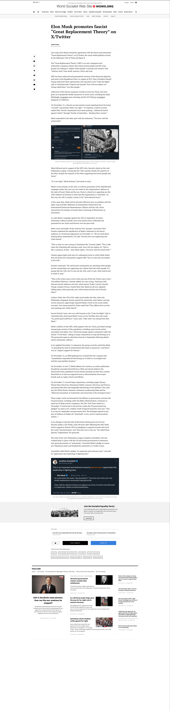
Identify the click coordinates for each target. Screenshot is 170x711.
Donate (113, 16)
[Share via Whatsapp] (34, 66)
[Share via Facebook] (34, 56)
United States (87, 557)
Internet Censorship (93, 553)
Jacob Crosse (55, 44)
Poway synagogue (98, 97)
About (132, 2)
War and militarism (101, 571)
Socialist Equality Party (77, 16)
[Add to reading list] (34, 89)
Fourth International (61, 16)
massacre (54, 100)
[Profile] (136, 3)
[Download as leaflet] (34, 80)
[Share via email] (34, 75)
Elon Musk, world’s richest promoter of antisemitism (101, 533)
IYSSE (88, 16)
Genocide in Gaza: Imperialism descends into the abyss (67, 533)
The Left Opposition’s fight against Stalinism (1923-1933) (60, 571)
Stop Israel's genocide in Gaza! (60, 557)
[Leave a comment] (34, 84)
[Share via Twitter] (34, 61)
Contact (126, 2)
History (34, 571)
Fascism (54, 553)
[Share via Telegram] (34, 70)
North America (98, 557)
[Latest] (38, 13)
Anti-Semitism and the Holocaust (67, 553)
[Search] (136, 13)
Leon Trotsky (40, 571)
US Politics (82, 553)
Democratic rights (76, 557)
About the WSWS (96, 16)
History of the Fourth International (85, 571)
